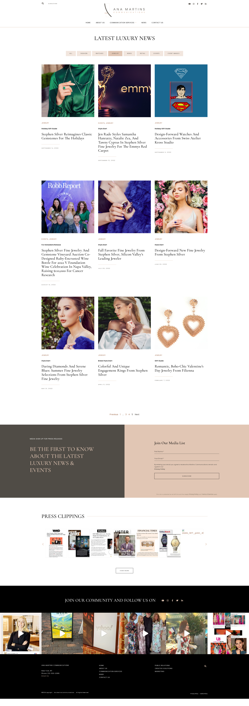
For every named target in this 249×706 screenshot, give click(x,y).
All (71, 53)
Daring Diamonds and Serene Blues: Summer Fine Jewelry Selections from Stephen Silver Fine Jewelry (65, 372)
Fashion (84, 53)
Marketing (159, 671)
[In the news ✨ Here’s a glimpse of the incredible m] (21, 633)
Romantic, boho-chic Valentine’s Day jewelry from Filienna (179, 368)
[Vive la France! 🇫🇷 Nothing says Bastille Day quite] (187, 633)
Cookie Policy (204, 693)
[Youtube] (189, 4)
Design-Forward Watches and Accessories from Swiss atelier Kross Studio (178, 138)
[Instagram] (193, 4)
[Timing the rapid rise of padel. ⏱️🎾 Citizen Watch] (104, 633)
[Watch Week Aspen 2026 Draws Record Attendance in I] (62, 633)
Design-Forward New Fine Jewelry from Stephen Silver (180, 252)
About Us (100, 23)
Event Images (173, 53)
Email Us (45, 676)
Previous (114, 414)
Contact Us (157, 23)
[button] (42, 3)
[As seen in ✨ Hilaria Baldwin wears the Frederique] (228, 633)
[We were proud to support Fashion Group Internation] (145, 633)
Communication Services (122, 23)
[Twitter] (201, 4)
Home (88, 23)
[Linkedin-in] (206, 4)
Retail (142, 53)
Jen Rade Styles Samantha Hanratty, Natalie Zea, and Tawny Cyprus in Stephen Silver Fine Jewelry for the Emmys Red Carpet (122, 142)
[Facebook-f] (197, 4)
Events (157, 53)
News (144, 23)
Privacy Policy (159, 469)
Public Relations (162, 665)
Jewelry (115, 53)
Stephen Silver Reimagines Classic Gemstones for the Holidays (67, 136)
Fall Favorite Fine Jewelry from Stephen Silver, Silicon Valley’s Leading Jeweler (121, 254)
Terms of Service (207, 494)
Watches (99, 53)
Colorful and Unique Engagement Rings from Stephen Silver (123, 370)
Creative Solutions (163, 668)
